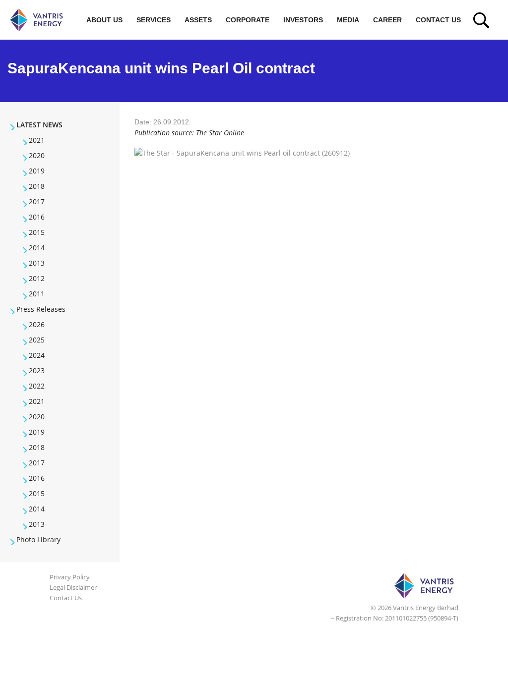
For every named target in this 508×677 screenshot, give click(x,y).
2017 (37, 201)
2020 (37, 155)
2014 (37, 247)
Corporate (247, 20)
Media (348, 20)
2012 (37, 278)
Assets (198, 20)
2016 (37, 217)
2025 (37, 339)
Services (153, 20)
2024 (37, 355)
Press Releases (40, 309)
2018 (37, 186)
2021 (37, 140)
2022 (37, 386)
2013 (37, 263)
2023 (37, 370)
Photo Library (38, 539)
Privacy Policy (70, 576)
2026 (37, 324)
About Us (104, 20)
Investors (303, 20)
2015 (37, 232)
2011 (37, 293)
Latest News (39, 124)
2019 (37, 170)
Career (387, 20)
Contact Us (438, 20)
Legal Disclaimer (73, 587)
